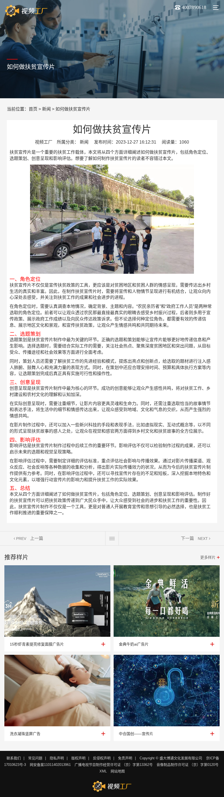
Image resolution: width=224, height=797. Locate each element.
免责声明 (125, 758)
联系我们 (14, 758)
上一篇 (36, 538)
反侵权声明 (102, 758)
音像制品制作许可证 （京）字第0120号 (188, 765)
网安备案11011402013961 (50, 765)
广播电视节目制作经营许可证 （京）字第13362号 (114, 765)
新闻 (46, 109)
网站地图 (118, 771)
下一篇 (187, 538)
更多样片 (208, 557)
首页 (33, 109)
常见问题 (35, 758)
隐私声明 (57, 758)
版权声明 (78, 758)
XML (103, 771)
